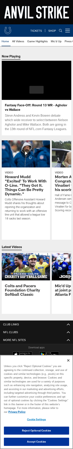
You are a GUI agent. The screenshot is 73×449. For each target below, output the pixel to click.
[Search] (60, 30)
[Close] (68, 364)
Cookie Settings (36, 419)
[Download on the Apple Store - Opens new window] (22, 355)
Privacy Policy (46, 411)
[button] (36, 90)
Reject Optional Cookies (36, 430)
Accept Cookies (36, 441)
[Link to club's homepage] (7, 29)
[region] (36, 404)
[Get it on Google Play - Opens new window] (49, 356)
